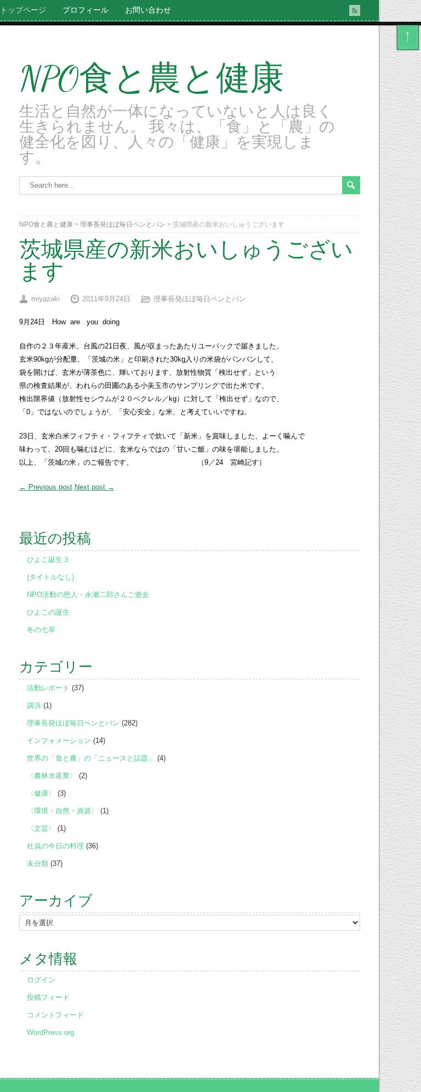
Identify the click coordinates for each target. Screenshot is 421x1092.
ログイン (41, 980)
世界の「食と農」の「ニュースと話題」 (91, 758)
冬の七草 (41, 630)
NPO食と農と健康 (151, 78)
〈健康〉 (41, 793)
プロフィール (85, 9)
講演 (34, 705)
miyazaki (45, 299)
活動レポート (48, 688)
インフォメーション (59, 740)
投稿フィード (48, 997)
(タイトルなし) (50, 577)
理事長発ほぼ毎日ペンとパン (123, 224)
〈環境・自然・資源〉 (62, 811)
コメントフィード (55, 1015)
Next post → (95, 487)
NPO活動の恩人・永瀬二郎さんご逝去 (88, 594)
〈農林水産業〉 (52, 776)
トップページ (23, 9)
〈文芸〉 (41, 828)
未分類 (37, 863)
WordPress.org (50, 1032)
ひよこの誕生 (48, 612)
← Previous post (45, 487)
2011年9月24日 (106, 299)
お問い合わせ (148, 9)
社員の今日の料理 (55, 846)
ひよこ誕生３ (48, 559)
